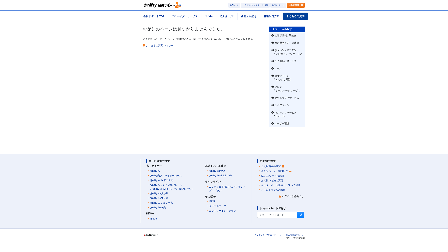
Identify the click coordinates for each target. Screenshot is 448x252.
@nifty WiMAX (217, 170)
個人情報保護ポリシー (295, 235)
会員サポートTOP (154, 16)
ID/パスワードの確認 (272, 175)
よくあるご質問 (295, 16)
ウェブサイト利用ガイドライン (268, 235)
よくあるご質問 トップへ (160, 45)
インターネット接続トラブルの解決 (280, 185)
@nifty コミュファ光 (161, 202)
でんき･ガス (227, 16)
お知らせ (234, 5)
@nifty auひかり (159, 193)
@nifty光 (155, 170)
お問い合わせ (278, 5)
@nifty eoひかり (159, 197)
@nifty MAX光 (158, 207)
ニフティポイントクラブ (222, 210)
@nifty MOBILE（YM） (222, 175)
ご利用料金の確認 (271, 166)
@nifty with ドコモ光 (161, 180)
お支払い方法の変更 (272, 180)
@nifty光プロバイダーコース (166, 175)
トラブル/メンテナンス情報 (255, 5)
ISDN (212, 201)
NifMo (209, 16)
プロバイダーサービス (185, 16)
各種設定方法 (271, 16)
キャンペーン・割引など (274, 170)
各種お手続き (249, 16)
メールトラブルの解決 (273, 189)
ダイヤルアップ (217, 205)
